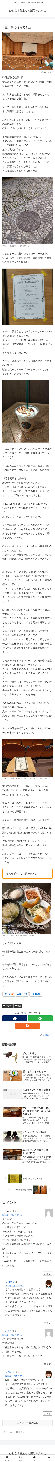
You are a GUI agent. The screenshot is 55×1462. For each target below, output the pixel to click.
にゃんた (7, 1331)
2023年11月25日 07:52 (14, 1376)
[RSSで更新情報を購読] (27, 1026)
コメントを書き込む (27, 1422)
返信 (48, 1273)
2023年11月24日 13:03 (12, 1215)
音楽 (19, 1006)
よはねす (10, 1282)
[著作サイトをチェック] (14, 1018)
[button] (49, 788)
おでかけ (9, 1006)
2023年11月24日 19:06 (12, 1335)
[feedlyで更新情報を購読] (40, 1018)
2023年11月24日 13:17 (14, 1286)
